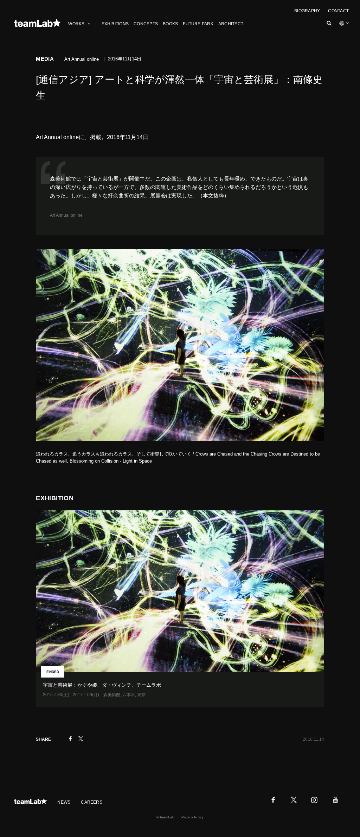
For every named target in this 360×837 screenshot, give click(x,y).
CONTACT (338, 10)
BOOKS (170, 23)
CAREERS (91, 802)
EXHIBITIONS (115, 23)
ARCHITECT (230, 23)
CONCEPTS (146, 23)
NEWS (63, 802)
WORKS (76, 23)
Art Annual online (66, 215)
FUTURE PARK (198, 23)
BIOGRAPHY (307, 10)
